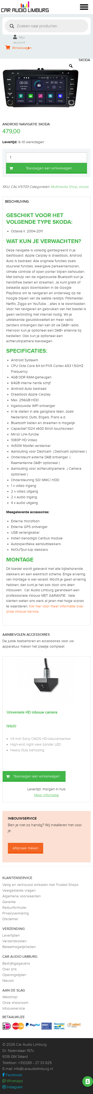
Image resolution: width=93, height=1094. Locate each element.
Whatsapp (14, 1081)
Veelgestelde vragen (19, 891)
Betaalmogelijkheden (19, 947)
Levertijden (11, 935)
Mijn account (19, 40)
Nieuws (8, 981)
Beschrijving (17, 202)
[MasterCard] (18, 1026)
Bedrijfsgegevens (16, 964)
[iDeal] (7, 1026)
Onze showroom (15, 1003)
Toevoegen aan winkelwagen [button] (36, 776)
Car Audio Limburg (31, 1044)
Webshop (9, 997)
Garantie (9, 902)
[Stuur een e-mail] (62, 1081)
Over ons (9, 969)
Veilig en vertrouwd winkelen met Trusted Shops (40, 885)
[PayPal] (33, 1024)
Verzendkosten (14, 941)
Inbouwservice (13, 1008)
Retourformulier (14, 908)
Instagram (14, 1087)
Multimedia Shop (64, 187)
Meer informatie (46, 795)
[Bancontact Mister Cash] (60, 1026)
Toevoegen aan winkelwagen (49, 168)
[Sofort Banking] (75, 1025)
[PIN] (47, 1026)
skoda (83, 187)
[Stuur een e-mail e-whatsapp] (49, 1081)
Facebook (13, 1075)
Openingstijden (14, 975)
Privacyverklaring (15, 913)
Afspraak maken (25, 848)
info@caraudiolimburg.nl (33, 1069)
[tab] (46, 201)
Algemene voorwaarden (21, 896)
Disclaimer (10, 919)
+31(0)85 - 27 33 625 (35, 1063)
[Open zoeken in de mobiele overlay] (46, 26)
